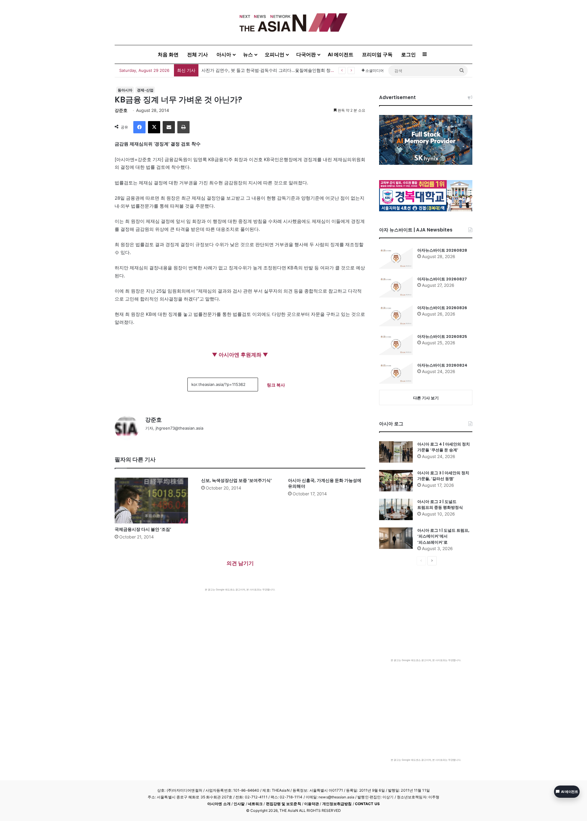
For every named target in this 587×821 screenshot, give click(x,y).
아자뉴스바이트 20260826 (442, 308)
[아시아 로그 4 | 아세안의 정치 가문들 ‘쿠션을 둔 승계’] (396, 452)
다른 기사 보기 (426, 397)
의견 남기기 (240, 563)
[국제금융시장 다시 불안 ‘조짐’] (153, 500)
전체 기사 (197, 54)
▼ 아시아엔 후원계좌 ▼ (240, 355)
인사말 (239, 803)
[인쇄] (183, 127)
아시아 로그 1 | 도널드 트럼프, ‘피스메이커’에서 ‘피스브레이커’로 (443, 536)
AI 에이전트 (340, 54)
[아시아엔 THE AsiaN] (293, 22)
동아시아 (125, 90)
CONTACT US (367, 803)
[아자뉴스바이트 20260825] (396, 344)
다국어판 (306, 54)
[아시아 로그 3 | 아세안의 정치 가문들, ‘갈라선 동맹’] (396, 480)
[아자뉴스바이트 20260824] (396, 373)
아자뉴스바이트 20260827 (442, 279)
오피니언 (274, 54)
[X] (154, 127)
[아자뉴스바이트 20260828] (396, 258)
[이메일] (169, 127)
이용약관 (311, 803)
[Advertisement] (240, 637)
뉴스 (248, 54)
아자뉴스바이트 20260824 (442, 365)
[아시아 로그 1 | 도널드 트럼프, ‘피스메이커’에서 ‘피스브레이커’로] (396, 538)
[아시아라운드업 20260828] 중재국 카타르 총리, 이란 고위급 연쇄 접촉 (270, 70)
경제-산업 (145, 90)
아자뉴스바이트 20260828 (442, 250)
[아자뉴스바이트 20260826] (396, 315)
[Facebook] (139, 127)
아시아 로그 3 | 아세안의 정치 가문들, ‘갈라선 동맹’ (443, 476)
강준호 (121, 110)
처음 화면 (168, 54)
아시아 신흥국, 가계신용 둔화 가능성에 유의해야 (324, 483)
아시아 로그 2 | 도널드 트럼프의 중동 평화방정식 (440, 505)
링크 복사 (276, 384)
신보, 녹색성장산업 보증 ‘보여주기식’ (236, 480)
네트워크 (255, 803)
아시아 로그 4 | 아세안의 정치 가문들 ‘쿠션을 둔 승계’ (443, 447)
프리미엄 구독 (377, 54)
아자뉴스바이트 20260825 (442, 336)
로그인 (408, 54)
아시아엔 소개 (219, 803)
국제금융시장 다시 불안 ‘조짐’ (143, 529)
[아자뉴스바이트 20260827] (396, 287)
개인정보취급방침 (337, 803)
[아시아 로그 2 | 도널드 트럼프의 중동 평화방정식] (396, 509)
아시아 (223, 54)
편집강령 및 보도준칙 (283, 803)
